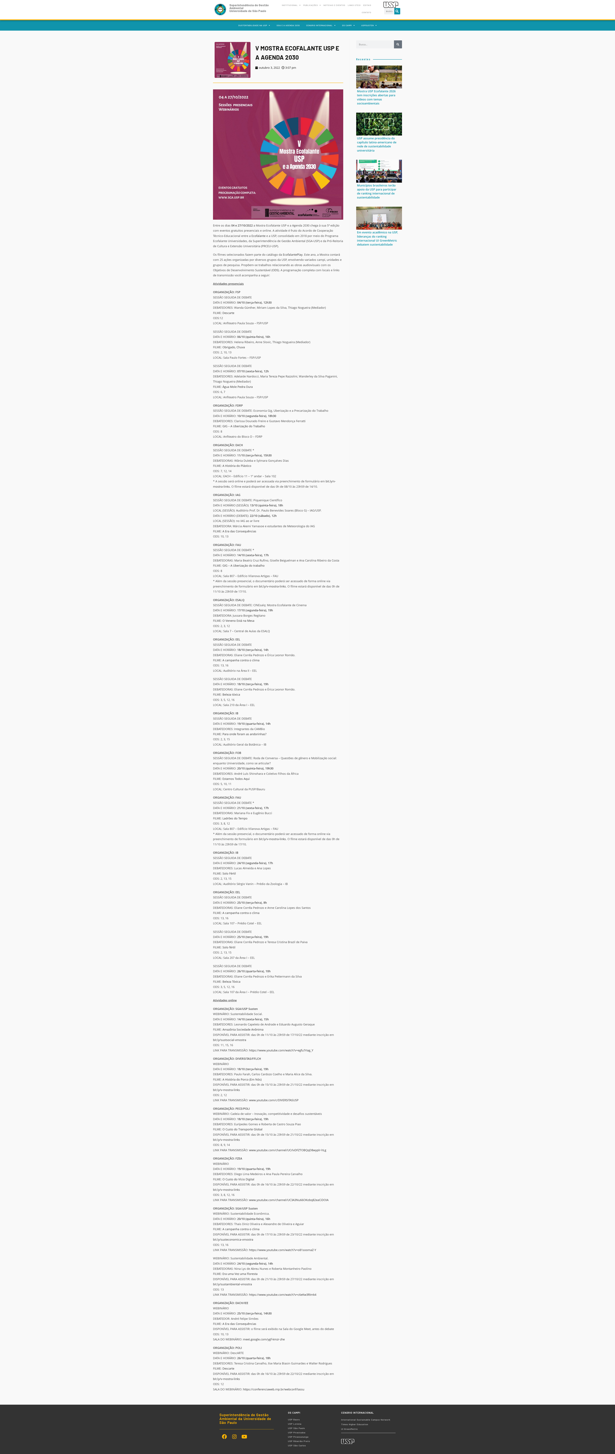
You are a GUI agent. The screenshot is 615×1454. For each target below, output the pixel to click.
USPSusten (367, 25)
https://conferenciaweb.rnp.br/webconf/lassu (273, 1389)
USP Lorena (294, 1423)
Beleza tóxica (231, 694)
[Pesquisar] (397, 11)
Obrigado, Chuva (233, 347)
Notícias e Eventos (334, 5)
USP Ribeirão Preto (299, 1441)
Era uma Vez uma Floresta (240, 1274)
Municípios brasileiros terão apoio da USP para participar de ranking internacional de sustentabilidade (376, 191)
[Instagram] (234, 1437)
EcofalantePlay (293, 254)
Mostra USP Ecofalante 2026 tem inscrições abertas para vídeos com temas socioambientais (376, 97)
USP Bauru (294, 1419)
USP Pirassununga (298, 1436)
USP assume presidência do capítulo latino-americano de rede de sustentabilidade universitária (376, 144)
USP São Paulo (296, 1428)
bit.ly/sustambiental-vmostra (232, 1284)
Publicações (310, 5)
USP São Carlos (297, 1445)
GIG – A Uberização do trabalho (243, 565)
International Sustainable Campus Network (365, 1419)
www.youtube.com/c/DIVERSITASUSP (274, 1100)
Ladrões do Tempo (234, 818)
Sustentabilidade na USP (252, 25)
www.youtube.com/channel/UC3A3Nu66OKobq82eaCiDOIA (288, 1200)
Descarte (228, 313)
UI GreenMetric (349, 1429)
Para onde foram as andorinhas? (244, 734)
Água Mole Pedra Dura (237, 387)
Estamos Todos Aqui (236, 779)
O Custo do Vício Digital (238, 1179)
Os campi (347, 25)
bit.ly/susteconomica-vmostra (233, 1239)
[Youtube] (244, 1437)
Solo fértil (228, 947)
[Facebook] (224, 1437)
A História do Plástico (236, 466)
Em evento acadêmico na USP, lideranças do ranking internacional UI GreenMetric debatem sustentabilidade (377, 238)
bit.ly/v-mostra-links (272, 586)
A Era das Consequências (239, 531)
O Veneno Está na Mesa (238, 621)
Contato (366, 12)
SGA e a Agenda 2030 (288, 25)
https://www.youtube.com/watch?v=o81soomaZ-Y (282, 1250)
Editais (367, 5)
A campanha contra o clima (240, 660)
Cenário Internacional (319, 25)
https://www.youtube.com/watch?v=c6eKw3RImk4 (282, 1295)
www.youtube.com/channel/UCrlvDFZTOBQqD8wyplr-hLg (287, 1150)
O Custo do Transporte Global (242, 1129)
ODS (275, 270)
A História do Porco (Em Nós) (242, 1079)
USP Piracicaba (296, 1432)
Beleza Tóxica (231, 981)
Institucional (290, 5)
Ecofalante (258, 236)
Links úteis (354, 5)
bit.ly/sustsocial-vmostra (229, 1040)
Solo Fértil (229, 873)
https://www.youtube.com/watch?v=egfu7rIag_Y (281, 1050)
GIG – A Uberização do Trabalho (243, 426)
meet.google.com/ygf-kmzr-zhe (264, 1339)
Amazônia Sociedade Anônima (242, 1029)
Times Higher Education (354, 1424)
